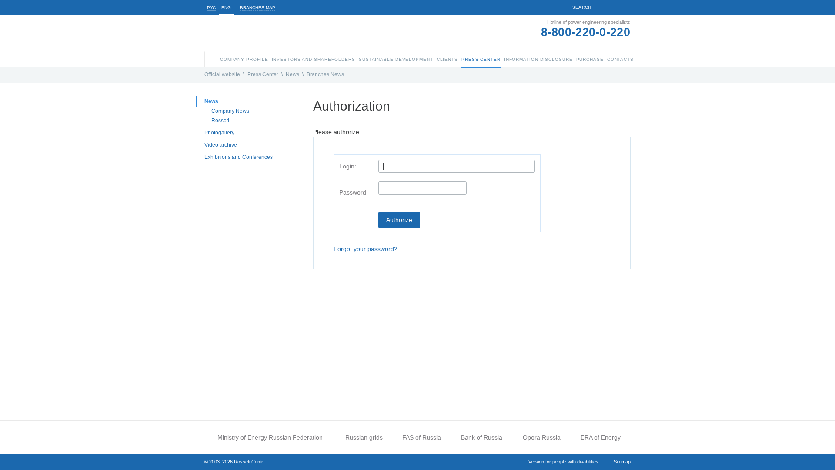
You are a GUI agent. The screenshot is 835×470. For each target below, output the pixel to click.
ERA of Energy (601, 437)
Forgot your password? (365, 248)
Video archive (220, 145)
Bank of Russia (481, 437)
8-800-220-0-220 (586, 32)
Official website (222, 74)
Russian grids (364, 437)
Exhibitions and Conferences (238, 157)
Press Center (262, 74)
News (292, 74)
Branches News (325, 74)
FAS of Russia (421, 437)
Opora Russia (542, 437)
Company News (230, 111)
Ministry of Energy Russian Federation (270, 437)
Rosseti (220, 121)
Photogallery (219, 133)
